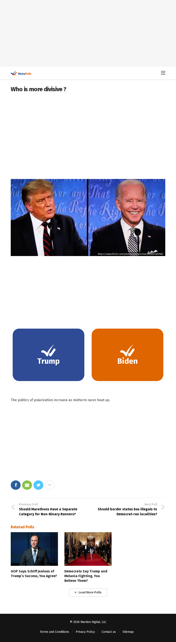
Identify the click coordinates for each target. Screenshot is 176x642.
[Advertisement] (88, 33)
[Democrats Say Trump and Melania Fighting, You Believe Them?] (88, 549)
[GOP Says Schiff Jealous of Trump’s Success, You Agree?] (34, 549)
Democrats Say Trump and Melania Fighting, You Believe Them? (85, 576)
